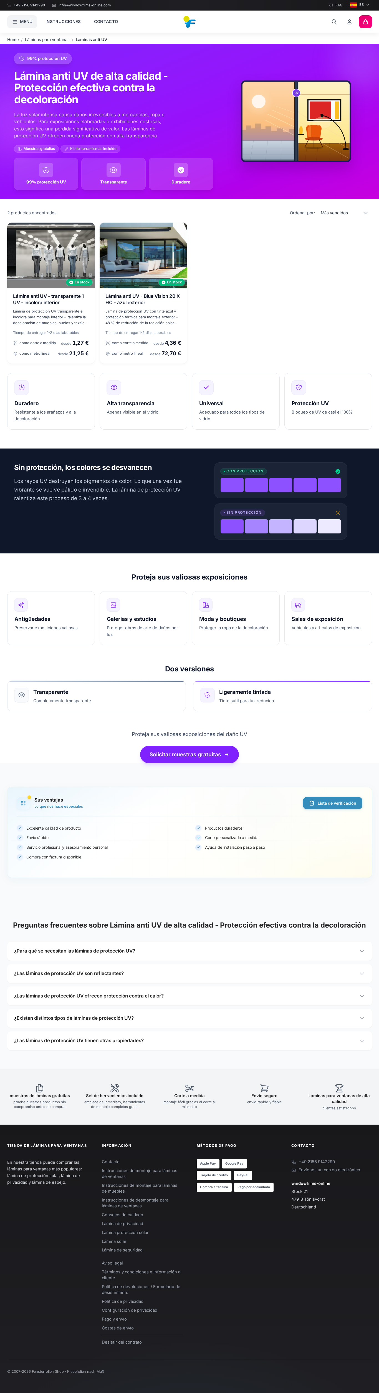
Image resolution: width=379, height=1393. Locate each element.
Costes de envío (118, 1328)
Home (13, 39)
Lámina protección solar (125, 1232)
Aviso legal (112, 1263)
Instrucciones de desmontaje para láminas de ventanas (135, 1203)
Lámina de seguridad (122, 1250)
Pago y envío (114, 1319)
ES (361, 4)
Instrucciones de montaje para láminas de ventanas (139, 1173)
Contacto (106, 21)
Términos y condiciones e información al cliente (141, 1274)
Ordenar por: (302, 212)
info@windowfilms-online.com (84, 5)
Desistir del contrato (122, 1342)
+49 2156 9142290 (29, 5)
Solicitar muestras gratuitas (185, 754)
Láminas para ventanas (47, 39)
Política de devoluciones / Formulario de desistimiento (141, 1289)
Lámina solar (114, 1241)
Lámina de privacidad (122, 1223)
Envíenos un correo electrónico (329, 1169)
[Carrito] (365, 21)
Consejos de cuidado (122, 1214)
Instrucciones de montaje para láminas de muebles (139, 1188)
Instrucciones (63, 21)
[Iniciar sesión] (350, 22)
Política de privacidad (122, 1301)
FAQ (339, 5)
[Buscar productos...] (334, 22)
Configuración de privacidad (129, 1310)
